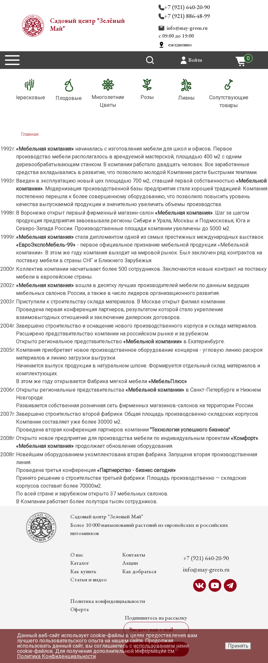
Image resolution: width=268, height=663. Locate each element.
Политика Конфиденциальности (56, 656)
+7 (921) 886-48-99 (187, 16)
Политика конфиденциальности (107, 601)
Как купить (83, 571)
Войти (195, 60)
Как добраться (139, 571)
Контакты (133, 554)
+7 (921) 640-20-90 (187, 7)
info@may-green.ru (187, 27)
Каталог (79, 562)
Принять (238, 646)
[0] (241, 61)
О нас (76, 554)
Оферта (79, 609)
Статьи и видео (88, 579)
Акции (130, 562)
